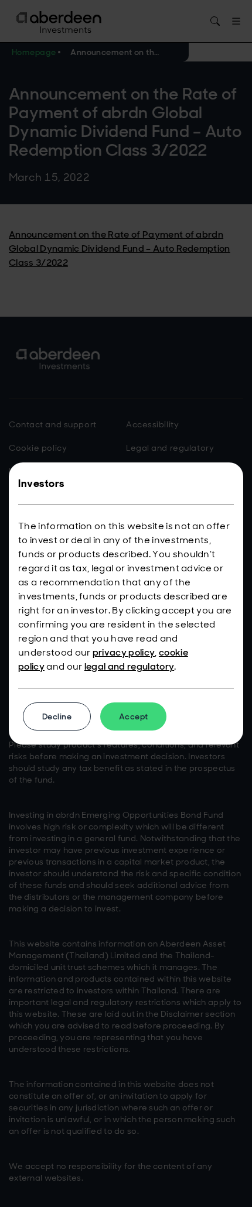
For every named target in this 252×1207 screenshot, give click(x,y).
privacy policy (124, 652)
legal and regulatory (129, 666)
